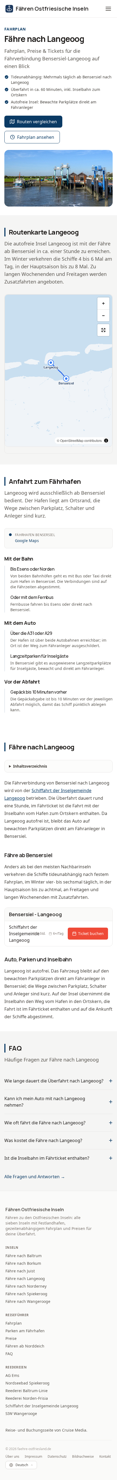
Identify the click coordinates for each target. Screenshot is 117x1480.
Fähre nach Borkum (23, 1263)
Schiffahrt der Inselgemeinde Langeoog (41, 1405)
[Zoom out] (103, 315)
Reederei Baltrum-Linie (26, 1390)
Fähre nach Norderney (26, 1286)
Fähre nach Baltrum (23, 1255)
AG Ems (12, 1375)
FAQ (9, 1353)
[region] (58, 371)
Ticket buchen (91, 933)
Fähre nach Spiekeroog (26, 1293)
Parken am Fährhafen (25, 1330)
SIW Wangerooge (21, 1413)
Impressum (33, 1456)
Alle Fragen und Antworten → (34, 1177)
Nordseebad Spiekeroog (27, 1383)
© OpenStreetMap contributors (79, 440)
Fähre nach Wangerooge (27, 1301)
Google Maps (27, 540)
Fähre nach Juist (20, 1270)
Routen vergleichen (37, 122)
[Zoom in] (103, 303)
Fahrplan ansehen (35, 137)
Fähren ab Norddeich (24, 1346)
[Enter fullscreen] (103, 330)
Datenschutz (57, 1456)
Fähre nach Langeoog (25, 1278)
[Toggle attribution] (106, 440)
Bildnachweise (83, 1456)
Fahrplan (13, 1323)
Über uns (12, 1456)
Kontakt (105, 1456)
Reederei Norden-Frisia (26, 1398)
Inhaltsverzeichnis (30, 766)
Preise (11, 1338)
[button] (108, 8)
